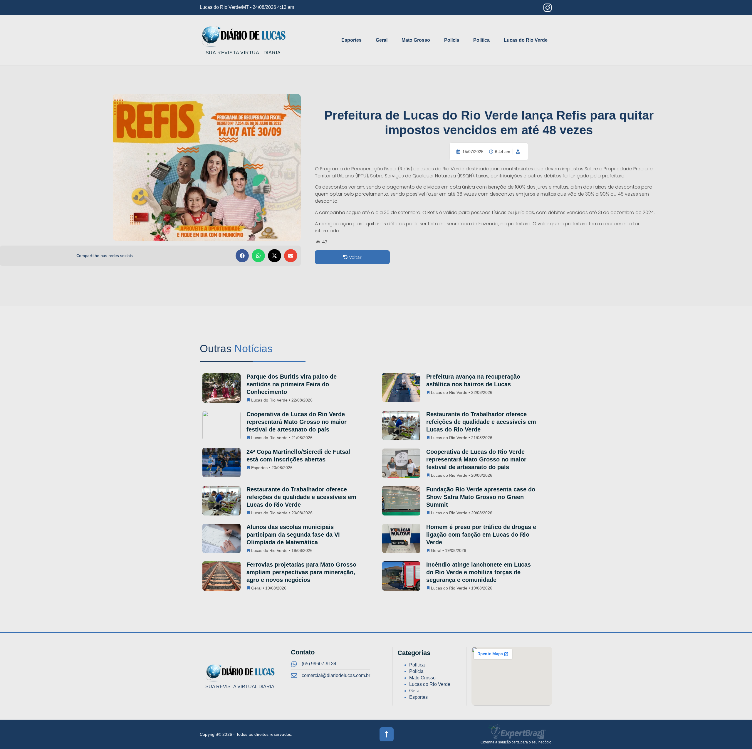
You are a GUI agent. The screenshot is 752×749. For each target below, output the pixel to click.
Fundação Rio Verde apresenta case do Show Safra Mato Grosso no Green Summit (480, 497)
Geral (381, 40)
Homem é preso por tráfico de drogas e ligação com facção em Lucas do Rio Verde (481, 534)
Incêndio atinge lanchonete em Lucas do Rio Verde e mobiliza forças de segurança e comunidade (478, 572)
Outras (236, 348)
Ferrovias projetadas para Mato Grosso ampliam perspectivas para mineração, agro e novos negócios (301, 572)
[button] (242, 255)
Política (481, 40)
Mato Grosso (416, 40)
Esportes (351, 40)
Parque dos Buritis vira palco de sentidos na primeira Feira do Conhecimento (291, 384)
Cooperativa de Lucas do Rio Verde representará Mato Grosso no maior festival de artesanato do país (296, 422)
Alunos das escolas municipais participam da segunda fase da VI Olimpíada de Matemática (293, 534)
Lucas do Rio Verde (526, 40)
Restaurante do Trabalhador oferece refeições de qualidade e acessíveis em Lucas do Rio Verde (481, 422)
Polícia (451, 40)
